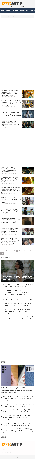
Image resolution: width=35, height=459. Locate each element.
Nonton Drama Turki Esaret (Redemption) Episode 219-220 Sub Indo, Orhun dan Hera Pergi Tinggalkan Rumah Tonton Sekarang (10, 220)
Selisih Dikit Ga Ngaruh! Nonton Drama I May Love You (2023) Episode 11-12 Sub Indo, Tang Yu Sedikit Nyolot (10, 210)
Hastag (4, 16)
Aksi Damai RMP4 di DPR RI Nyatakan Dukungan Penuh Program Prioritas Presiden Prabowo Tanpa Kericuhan (18, 398)
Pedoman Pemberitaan (6, 452)
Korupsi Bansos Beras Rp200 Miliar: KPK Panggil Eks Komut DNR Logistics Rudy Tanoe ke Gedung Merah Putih (18, 431)
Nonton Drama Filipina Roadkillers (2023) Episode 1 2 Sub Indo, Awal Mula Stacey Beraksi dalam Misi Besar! (10, 180)
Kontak (3, 449)
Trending (15, 10)
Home (2, 10)
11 (30, 250)
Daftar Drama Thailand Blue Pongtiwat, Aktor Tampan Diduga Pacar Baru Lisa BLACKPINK (16, 424)
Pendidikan (24, 10)
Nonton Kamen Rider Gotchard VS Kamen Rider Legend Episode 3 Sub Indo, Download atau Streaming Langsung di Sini (11, 103)
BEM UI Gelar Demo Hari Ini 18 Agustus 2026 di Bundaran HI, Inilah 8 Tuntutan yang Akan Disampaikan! (17, 311)
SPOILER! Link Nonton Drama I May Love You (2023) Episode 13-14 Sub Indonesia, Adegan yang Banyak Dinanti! (11, 200)
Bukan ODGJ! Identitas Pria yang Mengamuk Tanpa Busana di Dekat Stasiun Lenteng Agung (18, 405)
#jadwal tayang (11, 16)
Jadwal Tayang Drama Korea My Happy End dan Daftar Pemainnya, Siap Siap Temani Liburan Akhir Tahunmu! (10, 230)
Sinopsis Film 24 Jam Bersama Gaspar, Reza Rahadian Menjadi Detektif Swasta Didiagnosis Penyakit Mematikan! (9, 169)
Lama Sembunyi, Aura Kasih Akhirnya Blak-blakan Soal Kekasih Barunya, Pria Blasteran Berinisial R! (17, 299)
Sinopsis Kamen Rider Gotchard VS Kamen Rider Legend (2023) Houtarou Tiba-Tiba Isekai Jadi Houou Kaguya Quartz (10, 93)
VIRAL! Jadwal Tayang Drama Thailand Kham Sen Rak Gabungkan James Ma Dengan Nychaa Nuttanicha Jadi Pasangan (11, 241)
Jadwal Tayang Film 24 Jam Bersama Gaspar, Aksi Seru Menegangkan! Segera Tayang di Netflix (10, 123)
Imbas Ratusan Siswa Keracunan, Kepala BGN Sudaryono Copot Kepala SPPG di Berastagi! (17, 304)
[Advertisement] (17, 36)
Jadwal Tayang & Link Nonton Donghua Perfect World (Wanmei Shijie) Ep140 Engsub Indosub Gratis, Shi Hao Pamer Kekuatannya (11, 113)
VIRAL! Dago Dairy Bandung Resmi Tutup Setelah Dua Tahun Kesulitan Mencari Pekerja (18, 285)
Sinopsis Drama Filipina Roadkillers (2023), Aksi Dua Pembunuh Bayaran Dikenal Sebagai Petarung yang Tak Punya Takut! (10, 190)
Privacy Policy (4, 450)
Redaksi (3, 447)
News (8, 10)
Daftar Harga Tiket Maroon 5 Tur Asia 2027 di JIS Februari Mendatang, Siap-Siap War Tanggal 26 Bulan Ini (18, 319)
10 (27, 250)
